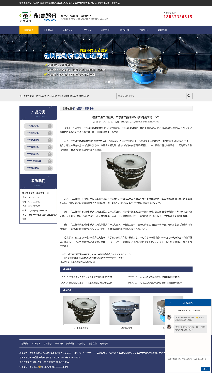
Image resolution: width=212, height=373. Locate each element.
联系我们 (93, 343)
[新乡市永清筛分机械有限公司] (63, 16)
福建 (62, 362)
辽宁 (53, 362)
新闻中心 (89, 108)
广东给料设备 (33, 133)
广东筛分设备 (33, 126)
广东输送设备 (33, 147)
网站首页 (77, 108)
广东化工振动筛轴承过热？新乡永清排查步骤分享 (155, 283)
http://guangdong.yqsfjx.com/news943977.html (140, 122)
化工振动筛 (52, 96)
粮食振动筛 (84, 96)
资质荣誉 (70, 343)
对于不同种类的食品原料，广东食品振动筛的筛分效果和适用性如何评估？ (101, 254)
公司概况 (36, 343)
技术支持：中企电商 (28, 367)
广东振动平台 (33, 154)
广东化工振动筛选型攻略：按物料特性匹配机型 (154, 277)
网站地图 (104, 343)
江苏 (49, 362)
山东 (44, 362)
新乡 (67, 362)
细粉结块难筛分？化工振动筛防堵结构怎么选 (86, 283)
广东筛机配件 (33, 168)
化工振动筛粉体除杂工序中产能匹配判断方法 (86, 277)
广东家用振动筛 (125, 328)
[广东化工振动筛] (81, 324)
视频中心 (81, 343)
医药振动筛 (63, 3)
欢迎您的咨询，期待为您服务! (188, 311)
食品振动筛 (63, 96)
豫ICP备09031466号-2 (70, 357)
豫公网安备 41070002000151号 (54, 367)
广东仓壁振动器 (34, 161)
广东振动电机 (33, 140)
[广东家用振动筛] (125, 324)
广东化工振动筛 (81, 328)
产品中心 (59, 343)
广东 (39, 362)
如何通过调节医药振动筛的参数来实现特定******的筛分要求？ (96, 258)
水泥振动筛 (73, 96)
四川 (58, 362)
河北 (35, 362)
